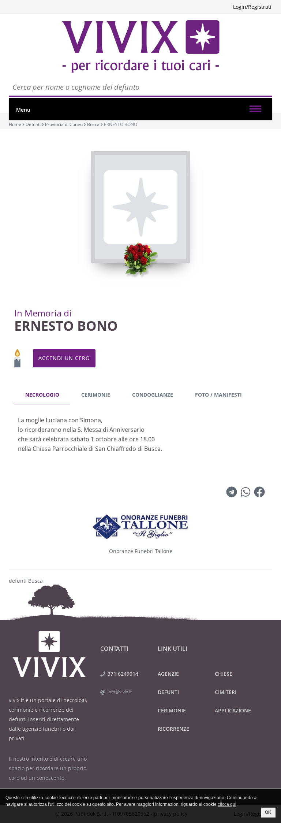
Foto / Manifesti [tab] (218, 394)
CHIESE (223, 673)
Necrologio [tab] (42, 394)
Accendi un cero (64, 358)
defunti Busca (26, 580)
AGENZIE (168, 673)
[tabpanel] (140, 436)
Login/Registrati (252, 6)
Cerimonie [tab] (95, 394)
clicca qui (227, 804)
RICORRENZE (173, 728)
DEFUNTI (168, 692)
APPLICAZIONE (233, 710)
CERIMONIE (172, 710)
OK (268, 812)
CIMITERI (225, 692)
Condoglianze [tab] (152, 394)
